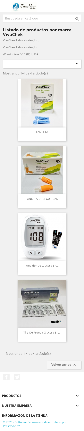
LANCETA (42, 132)
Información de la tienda (24, 415)
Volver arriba (64, 365)
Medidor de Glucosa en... (42, 265)
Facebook (6, 377)
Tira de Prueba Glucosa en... (42, 332)
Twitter (17, 377)
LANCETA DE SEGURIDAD (42, 199)
